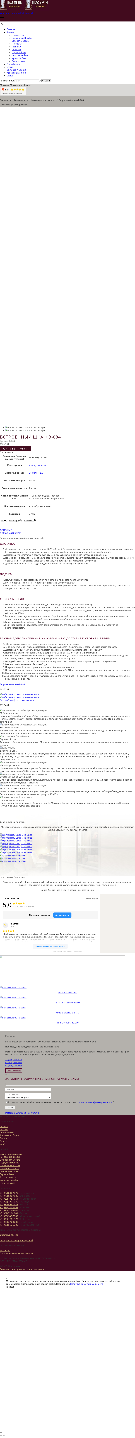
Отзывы (11, 67)
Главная (11, 29)
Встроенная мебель (10, 1159)
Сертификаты (13, 64)
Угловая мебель (20, 40)
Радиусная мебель (9, 1162)
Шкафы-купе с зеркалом (42, 100)
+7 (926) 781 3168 (13, 1065)
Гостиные (16, 46)
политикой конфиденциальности (95, 1102)
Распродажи (18, 61)
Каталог (11, 32)
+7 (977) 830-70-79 (9, 1193)
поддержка (16, 1269)
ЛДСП (41, 472)
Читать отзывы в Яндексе (67, 1002)
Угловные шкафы (9, 1180)
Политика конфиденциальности (16, 1253)
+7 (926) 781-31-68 (9, 1207)
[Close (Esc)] (1, 1432)
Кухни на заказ (19, 58)
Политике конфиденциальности (86, 1283)
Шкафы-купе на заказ (11, 1154)
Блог (2, 1143)
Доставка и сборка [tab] (10, 533)
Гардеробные (19, 52)
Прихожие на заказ (10, 1165)
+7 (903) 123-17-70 (9, 1219)
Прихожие (17, 43)
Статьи (10, 75)
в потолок (42, 465)
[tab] (67, 530)
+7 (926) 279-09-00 (9, 1222)
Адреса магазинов (16, 72)
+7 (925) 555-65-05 (9, 1224)
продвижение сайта (33, 1269)
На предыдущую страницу (13, 104)
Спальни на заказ (9, 1171)
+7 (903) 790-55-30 (9, 1201)
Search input (7, 80)
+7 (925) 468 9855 (13, 1062)
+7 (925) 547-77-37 (9, 1216)
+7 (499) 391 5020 (13, 1059)
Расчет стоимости (15, 449)
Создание (5, 1269)
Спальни (16, 49)
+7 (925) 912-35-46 (9, 1210)
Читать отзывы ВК (67, 992)
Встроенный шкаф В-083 (12, 684)
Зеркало (33, 472)
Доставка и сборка (16, 69)
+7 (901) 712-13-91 (9, 1213)
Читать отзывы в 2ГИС (67, 1012)
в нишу (32, 465)
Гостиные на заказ (9, 1168)
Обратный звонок (9, 1234)
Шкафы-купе (18, 35)
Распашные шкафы (22, 38)
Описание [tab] (6, 530)
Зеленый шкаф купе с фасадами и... (18, 700)
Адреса (3, 1141)
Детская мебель (20, 55)
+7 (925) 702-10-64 (9, 1198)
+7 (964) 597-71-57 (9, 1204)
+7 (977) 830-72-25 (9, 1195)
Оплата (3, 1138)
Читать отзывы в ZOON (67, 1022)
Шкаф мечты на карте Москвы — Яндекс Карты (67, 951)
